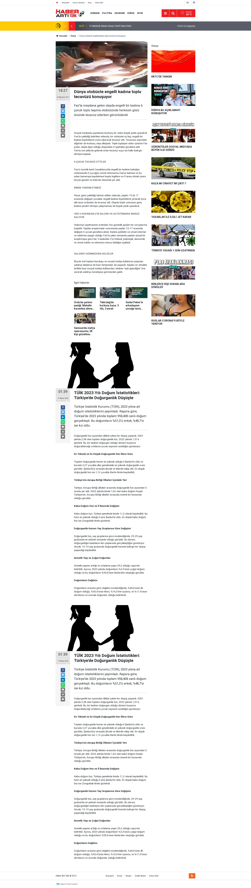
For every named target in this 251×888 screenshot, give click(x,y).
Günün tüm (186, 26)
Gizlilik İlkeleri (140, 876)
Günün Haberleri (79, 3)
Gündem (94, 13)
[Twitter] (63, 111)
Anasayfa (110, 876)
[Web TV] (187, 2)
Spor (140, 13)
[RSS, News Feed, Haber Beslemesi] (192, 875)
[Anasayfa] (57, 3)
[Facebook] (63, 106)
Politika (107, 13)
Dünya (130, 13)
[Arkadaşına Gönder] (63, 126)
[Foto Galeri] (193, 2)
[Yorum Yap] (63, 135)
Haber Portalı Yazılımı (69, 884)
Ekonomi (120, 13)
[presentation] (65, 26)
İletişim (129, 876)
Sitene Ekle (99, 3)
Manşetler (65, 3)
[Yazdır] (63, 130)
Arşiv (90, 3)
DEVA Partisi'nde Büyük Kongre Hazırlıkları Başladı (112, 26)
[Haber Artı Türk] (70, 13)
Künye (119, 876)
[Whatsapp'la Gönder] (63, 121)
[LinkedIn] (63, 116)
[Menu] (165, 13)
